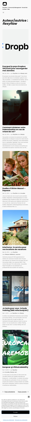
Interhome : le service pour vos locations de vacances (14, 248)
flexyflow (15, 73)
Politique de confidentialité (8, 420)
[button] (28, 397)
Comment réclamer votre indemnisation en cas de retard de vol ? (13, 129)
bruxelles (23, 193)
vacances (17, 254)
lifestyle (22, 73)
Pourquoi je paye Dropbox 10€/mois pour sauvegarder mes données (15, 68)
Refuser (15, 416)
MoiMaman (12, 254)
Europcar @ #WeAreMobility (15, 367)
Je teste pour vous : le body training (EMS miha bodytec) (15, 309)
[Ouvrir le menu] (3, 12)
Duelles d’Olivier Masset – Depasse (14, 189)
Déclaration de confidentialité (21, 420)
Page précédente (8, 392)
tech (26, 73)
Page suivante (23, 392)
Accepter (15, 412)
